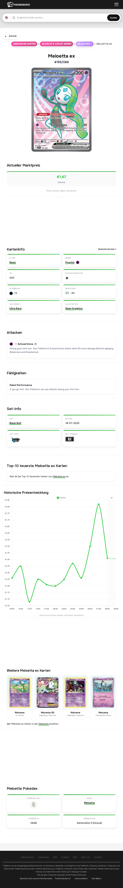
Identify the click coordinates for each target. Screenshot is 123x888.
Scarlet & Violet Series (56, 43)
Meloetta (89, 802)
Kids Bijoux (96, 878)
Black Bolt (85, 43)
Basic (12, 262)
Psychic (70, 262)
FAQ (75, 857)
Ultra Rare (15, 308)
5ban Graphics (74, 308)
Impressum (43, 857)
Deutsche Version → (107, 249)
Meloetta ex (59, 476)
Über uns (85, 857)
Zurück (10, 36)
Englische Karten (24, 43)
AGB (55, 857)
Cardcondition (81, 878)
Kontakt (98, 857)
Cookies (65, 857)
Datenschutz (27, 857)
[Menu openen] (116, 4)
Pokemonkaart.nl (62, 878)
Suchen (113, 18)
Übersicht (43, 723)
